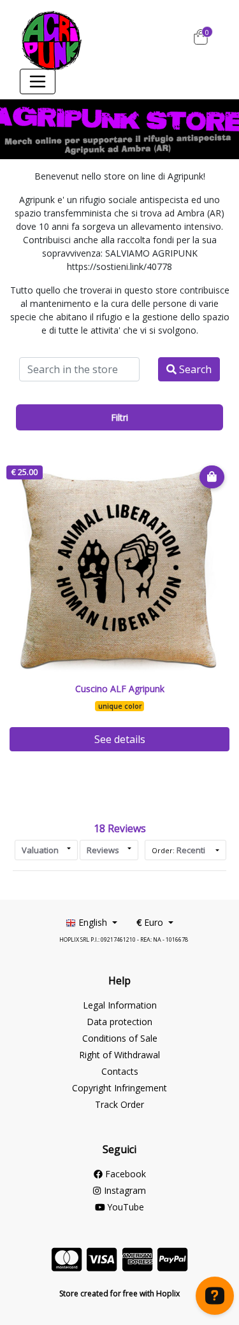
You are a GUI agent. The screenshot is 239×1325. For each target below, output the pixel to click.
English (93, 922)
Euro (151, 922)
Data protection (119, 1022)
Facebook (124, 1174)
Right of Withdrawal (119, 1055)
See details (119, 739)
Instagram (123, 1190)
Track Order (119, 1104)
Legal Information (120, 1005)
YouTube (124, 1207)
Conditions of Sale (119, 1038)
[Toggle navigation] (37, 81)
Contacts (119, 1071)
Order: (178, 850)
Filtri (119, 417)
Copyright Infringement (119, 1088)
